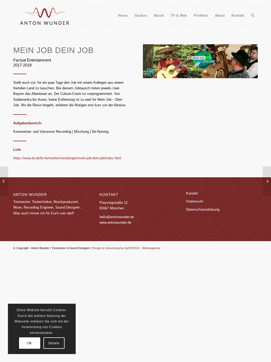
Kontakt (192, 193)
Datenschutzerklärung (202, 209)
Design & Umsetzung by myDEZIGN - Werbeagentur (126, 248)
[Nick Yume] (267, 181)
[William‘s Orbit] (4, 181)
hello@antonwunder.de (117, 217)
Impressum (194, 201)
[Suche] (252, 15)
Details (54, 343)
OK (29, 343)
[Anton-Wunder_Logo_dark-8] (44, 15)
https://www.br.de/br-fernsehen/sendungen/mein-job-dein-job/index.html (67, 158)
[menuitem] (123, 15)
